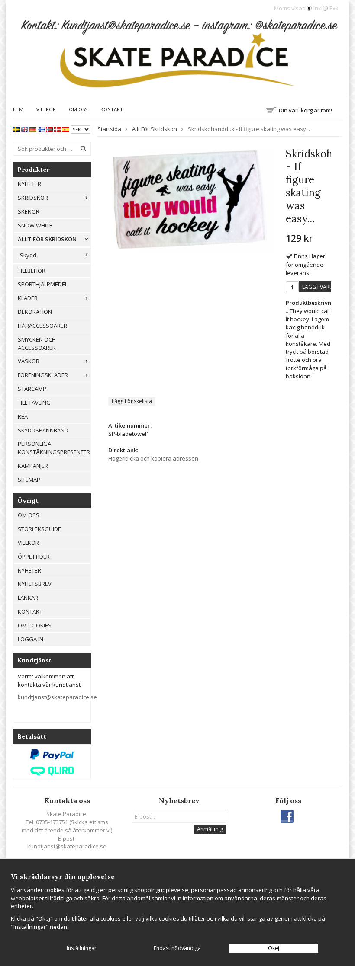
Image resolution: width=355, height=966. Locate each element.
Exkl (334, 8)
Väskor (28, 361)
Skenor (28, 211)
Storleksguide (39, 529)
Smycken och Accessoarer (37, 344)
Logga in (30, 639)
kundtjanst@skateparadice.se (57, 697)
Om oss (78, 109)
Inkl (318, 8)
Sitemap (29, 479)
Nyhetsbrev (35, 584)
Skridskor (33, 198)
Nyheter (29, 184)
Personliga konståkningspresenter (54, 448)
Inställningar (82, 948)
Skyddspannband (43, 430)
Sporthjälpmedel (43, 284)
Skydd (28, 255)
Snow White (35, 225)
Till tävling (34, 402)
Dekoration (35, 312)
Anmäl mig (210, 829)
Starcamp (32, 389)
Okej (273, 948)
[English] (24, 129)
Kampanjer (33, 466)
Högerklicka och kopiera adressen (153, 458)
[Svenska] (16, 129)
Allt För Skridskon (47, 239)
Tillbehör (31, 271)
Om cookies (35, 625)
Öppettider (34, 556)
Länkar (28, 597)
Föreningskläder (43, 375)
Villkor (46, 109)
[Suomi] (41, 129)
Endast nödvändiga (177, 948)
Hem (18, 109)
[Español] (65, 129)
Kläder (28, 298)
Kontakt (111, 109)
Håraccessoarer (42, 325)
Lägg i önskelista (132, 401)
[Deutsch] (32, 129)
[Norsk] (49, 129)
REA (23, 416)
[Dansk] (57, 129)
